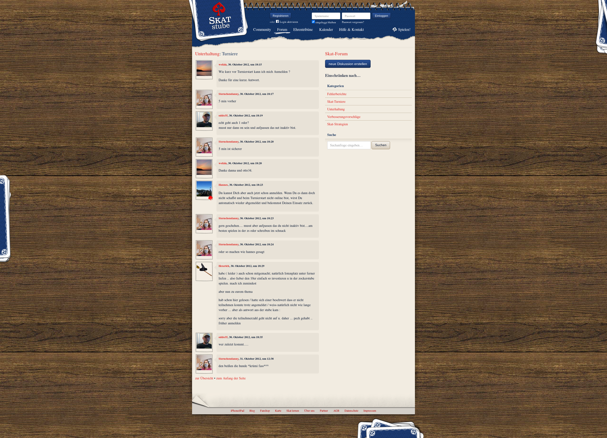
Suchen (380, 145)
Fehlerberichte (336, 94)
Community (262, 29)
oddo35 (223, 115)
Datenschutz (351, 410)
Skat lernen (292, 410)
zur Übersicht (204, 378)
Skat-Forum (336, 53)
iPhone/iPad (237, 410)
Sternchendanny (229, 94)
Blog (252, 410)
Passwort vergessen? (353, 22)
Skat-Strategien (337, 124)
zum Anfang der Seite (231, 378)
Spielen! (404, 29)
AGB (336, 410)
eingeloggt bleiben (325, 22)
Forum (282, 29)
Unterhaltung (207, 53)
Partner (324, 410)
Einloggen (381, 16)
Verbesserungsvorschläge (343, 116)
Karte (278, 410)
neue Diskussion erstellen (348, 64)
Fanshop (265, 410)
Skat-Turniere (336, 101)
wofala (223, 64)
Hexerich (224, 266)
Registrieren (281, 16)
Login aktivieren (289, 21)
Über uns (309, 410)
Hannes (223, 185)
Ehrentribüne (303, 29)
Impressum (369, 410)
